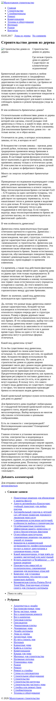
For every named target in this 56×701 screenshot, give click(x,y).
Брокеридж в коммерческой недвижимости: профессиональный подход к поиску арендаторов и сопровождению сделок (32, 547)
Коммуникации (15, 19)
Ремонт (11, 16)
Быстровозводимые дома (27, 608)
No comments (39, 35)
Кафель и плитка (23, 648)
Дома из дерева (22, 35)
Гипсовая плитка (23, 619)
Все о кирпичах (22, 617)
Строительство (15, 10)
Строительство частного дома (29, 684)
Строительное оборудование (29, 676)
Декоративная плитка (25, 625)
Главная (11, 8)
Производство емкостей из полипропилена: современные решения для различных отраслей (31, 568)
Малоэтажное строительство (24, 698)
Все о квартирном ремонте (28, 614)
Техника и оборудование (20, 22)
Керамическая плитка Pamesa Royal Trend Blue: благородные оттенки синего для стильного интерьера (32, 585)
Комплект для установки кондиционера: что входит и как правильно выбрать (31, 576)
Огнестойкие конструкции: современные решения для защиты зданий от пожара (32, 537)
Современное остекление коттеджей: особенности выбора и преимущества (34, 521)
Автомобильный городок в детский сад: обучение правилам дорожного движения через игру (33, 515)
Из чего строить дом (24, 639)
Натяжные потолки (24, 659)
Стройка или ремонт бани (27, 687)
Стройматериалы (16, 13)
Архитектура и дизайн (26, 605)
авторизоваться (9, 485)
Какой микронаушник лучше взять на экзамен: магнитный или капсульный (34, 555)
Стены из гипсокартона (26, 673)
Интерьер (12, 24)
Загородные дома (23, 636)
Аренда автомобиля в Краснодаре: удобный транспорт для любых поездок (32, 506)
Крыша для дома (22, 653)
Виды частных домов (25, 611)
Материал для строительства (29, 656)
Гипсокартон (20, 622)
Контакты (12, 30)
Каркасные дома (22, 645)
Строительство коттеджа (27, 681)
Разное (11, 27)
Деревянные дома (23, 628)
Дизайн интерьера (23, 631)
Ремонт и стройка (23, 670)
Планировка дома (23, 662)
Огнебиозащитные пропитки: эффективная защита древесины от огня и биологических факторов (32, 529)
